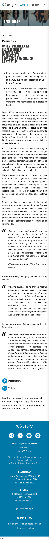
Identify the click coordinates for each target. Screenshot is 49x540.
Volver (11, 388)
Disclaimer (24, 447)
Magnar (31, 118)
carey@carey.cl (26, 508)
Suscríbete (24, 5)
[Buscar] (15, 5)
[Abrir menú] (44, 5)
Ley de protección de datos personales (26, 524)
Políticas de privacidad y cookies (24, 444)
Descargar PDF (15, 381)
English (35, 5)
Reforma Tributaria (25, 528)
